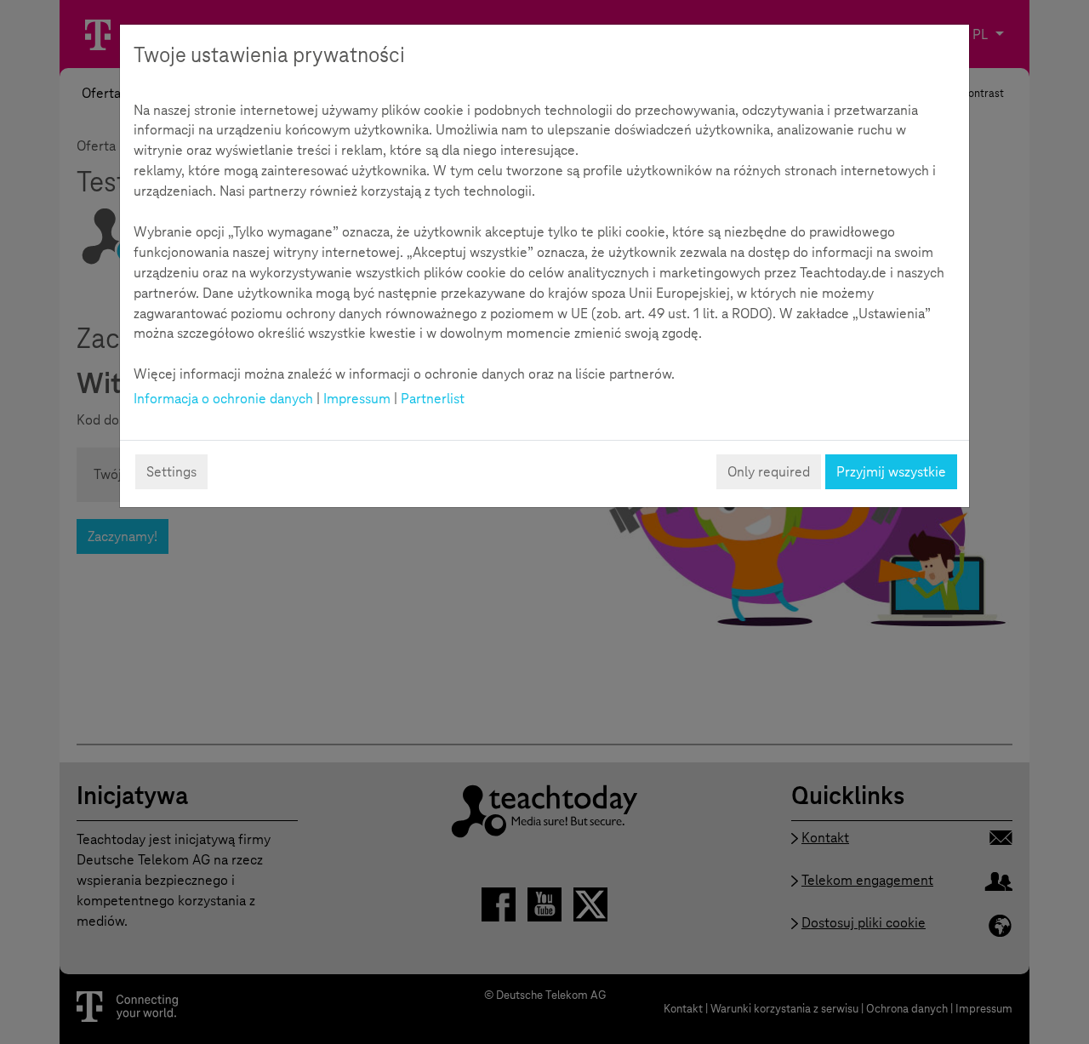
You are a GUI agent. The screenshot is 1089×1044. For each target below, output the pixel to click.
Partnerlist (433, 399)
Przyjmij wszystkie (891, 472)
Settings (171, 472)
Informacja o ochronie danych (223, 399)
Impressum (357, 399)
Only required (768, 472)
